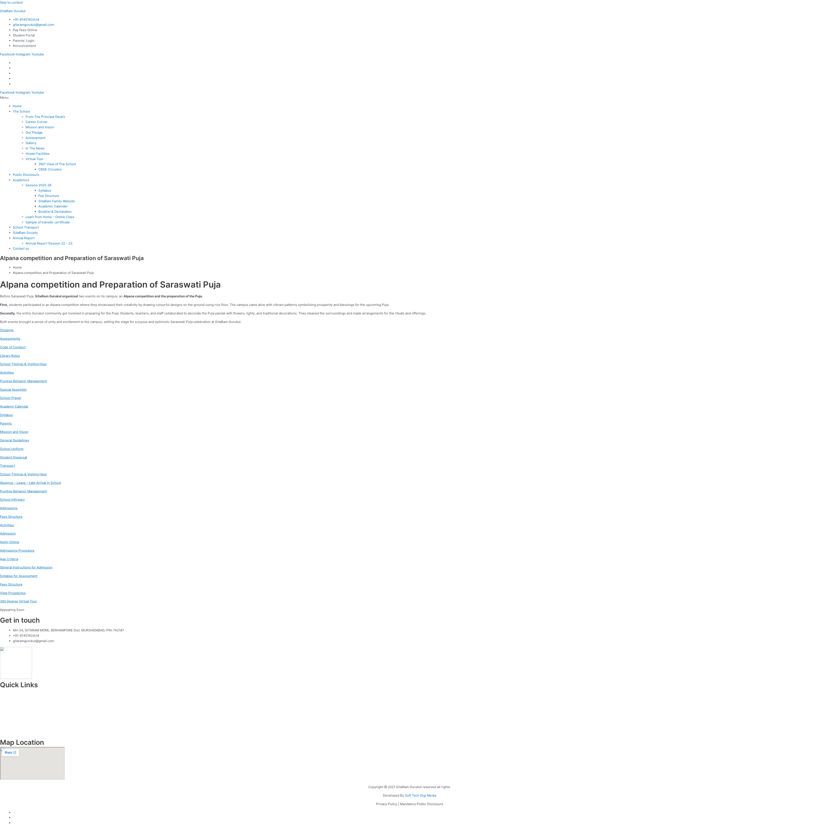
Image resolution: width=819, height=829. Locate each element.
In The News (35, 148)
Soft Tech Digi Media (420, 795)
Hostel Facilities (38, 154)
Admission (409, 705)
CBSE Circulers (50, 169)
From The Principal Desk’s (45, 117)
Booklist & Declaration (55, 212)
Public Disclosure (26, 175)
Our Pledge (34, 132)
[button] (409, 97)
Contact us (21, 248)
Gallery (31, 143)
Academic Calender (53, 206)
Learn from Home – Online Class (50, 217)
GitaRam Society (25, 233)
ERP (410, 727)
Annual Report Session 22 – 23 (49, 243)
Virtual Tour (35, 159)
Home (17, 106)
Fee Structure (48, 196)
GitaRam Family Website (56, 201)
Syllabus (44, 190)
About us (409, 700)
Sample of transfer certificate (48, 222)
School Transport (26, 227)
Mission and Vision (40, 127)
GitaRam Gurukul (13, 11)
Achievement (35, 138)
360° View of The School (57, 164)
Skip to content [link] (11, 2)
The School (21, 111)
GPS (409, 732)
